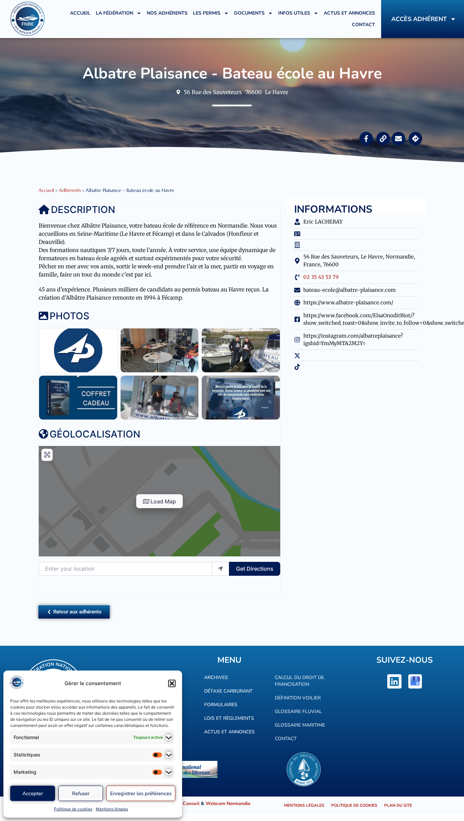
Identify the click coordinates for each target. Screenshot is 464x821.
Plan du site (398, 805)
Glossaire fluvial (298, 711)
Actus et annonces (349, 13)
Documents (249, 13)
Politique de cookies (73, 808)
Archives (216, 677)
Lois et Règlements (229, 718)
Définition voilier (298, 698)
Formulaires (220, 704)
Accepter (32, 793)
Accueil (80, 13)
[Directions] (415, 138)
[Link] (383, 138)
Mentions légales (112, 808)
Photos (69, 316)
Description (83, 209)
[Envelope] (398, 138)
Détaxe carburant (228, 691)
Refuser (80, 793)
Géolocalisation (95, 434)
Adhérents (70, 190)
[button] (171, 683)
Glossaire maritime (300, 725)
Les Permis (206, 13)
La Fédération (114, 13)
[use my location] (220, 568)
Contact (363, 24)
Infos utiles (294, 13)
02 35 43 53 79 (321, 277)
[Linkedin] (394, 681)
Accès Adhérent (419, 19)
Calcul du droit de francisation (299, 681)
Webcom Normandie (228, 803)
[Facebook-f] (366, 138)
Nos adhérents (167, 13)
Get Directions (254, 568)
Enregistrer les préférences (141, 793)
